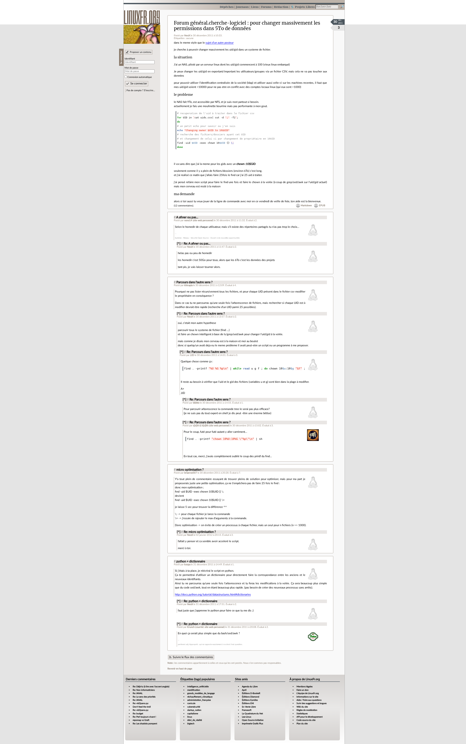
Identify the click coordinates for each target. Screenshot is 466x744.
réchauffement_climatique (199, 697)
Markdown (306, 206)
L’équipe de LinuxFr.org (308, 693)
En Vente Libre (249, 707)
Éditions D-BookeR (251, 693)
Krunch (191, 627)
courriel (200, 627)
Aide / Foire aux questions (309, 700)
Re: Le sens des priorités (144, 697)
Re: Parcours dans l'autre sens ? (204, 313)
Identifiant (130, 59)
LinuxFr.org (142, 25)
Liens (255, 6)
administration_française (199, 700)
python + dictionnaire (190, 561)
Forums (266, 6)
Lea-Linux (246, 717)
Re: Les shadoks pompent (145, 723)
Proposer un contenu (140, 52)
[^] (178, 243)
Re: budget (138, 713)
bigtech (190, 723)
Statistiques (302, 713)
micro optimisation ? (190, 469)
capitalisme (192, 713)
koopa (187, 564)
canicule (191, 703)
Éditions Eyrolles (250, 700)
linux (189, 717)
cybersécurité (193, 707)
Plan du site (302, 723)
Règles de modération (307, 710)
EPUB (322, 206)
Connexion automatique (139, 77)
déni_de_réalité (194, 720)
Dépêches (227, 6)
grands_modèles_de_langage (201, 693)
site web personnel (203, 220)
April (244, 690)
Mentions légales (305, 686)
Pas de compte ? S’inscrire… (141, 90)
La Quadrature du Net (252, 713)
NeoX (187, 35)
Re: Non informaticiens (144, 690)
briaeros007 (190, 473)
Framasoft (246, 710)
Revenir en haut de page (179, 669)
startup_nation (194, 710)
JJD (192, 355)
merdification (193, 690)
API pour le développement (310, 717)
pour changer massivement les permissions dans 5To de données (247, 25)
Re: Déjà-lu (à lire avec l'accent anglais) (151, 686)
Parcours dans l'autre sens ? (194, 282)
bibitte (196, 403)
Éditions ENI (248, 703)
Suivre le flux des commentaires (193, 657)
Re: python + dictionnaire (200, 601)
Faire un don (303, 690)
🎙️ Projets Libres (303, 6)
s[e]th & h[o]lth (200, 426)
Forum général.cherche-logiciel (210, 23)
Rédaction (281, 6)
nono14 (188, 220)
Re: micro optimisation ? (200, 531)
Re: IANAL (138, 693)
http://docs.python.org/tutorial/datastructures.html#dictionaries (213, 594)
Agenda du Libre (250, 686)
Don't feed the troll (142, 707)
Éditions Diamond (250, 697)
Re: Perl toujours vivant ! (144, 717)
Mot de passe (131, 68)
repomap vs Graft (141, 720)
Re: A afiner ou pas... (197, 243)
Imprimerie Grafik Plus (252, 723)
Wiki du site (302, 707)
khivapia (188, 285)
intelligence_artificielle (198, 686)
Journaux (242, 6)
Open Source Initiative (252, 720)
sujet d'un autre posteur (220, 42)
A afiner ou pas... (187, 217)
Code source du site (306, 720)
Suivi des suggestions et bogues (312, 703)
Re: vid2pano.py (140, 703)
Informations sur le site (307, 697)
